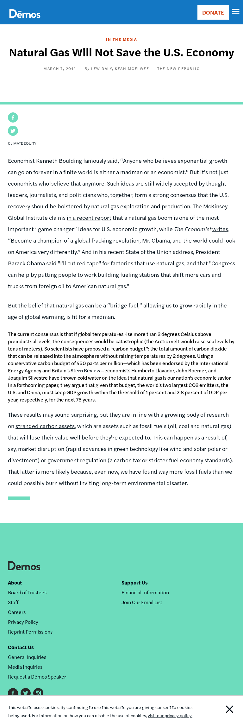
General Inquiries (27, 657)
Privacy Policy (23, 621)
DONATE (213, 12)
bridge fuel (124, 305)
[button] (13, 117)
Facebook (13, 693)
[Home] (25, 20)
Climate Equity (22, 143)
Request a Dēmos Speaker (37, 676)
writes (220, 229)
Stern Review (85, 370)
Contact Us (21, 647)
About (15, 582)
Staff (13, 602)
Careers (17, 612)
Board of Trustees (27, 592)
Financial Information (145, 592)
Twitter (26, 693)
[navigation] (236, 11)
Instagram (38, 693)
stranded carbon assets (45, 426)
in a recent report (89, 217)
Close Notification (219, 711)
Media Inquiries (25, 666)
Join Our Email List (142, 602)
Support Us (135, 582)
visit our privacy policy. (170, 715)
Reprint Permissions (30, 631)
